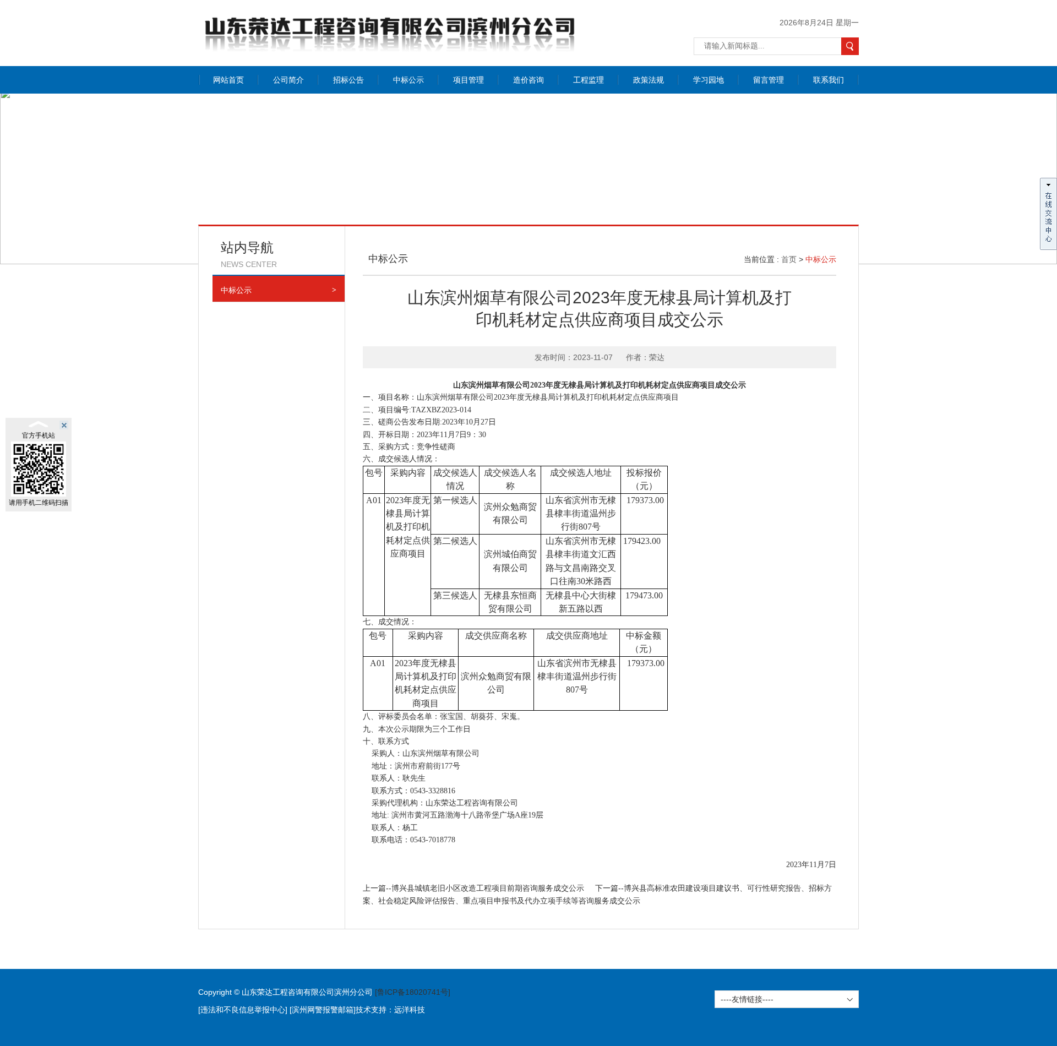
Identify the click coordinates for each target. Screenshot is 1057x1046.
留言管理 (768, 79)
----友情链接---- (747, 999)
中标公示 (408, 79)
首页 (789, 259)
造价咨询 (528, 79)
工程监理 (588, 79)
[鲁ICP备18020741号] (412, 992)
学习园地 (708, 79)
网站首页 (228, 79)
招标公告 (348, 79)
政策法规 (648, 79)
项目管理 (468, 79)
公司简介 (288, 79)
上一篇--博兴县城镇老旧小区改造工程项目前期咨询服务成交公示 (473, 888)
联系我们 (828, 79)
